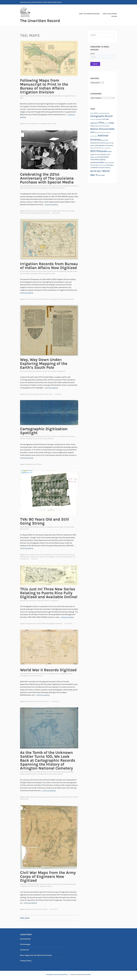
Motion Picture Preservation (102, 126)
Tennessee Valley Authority (64, 557)
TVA (27, 529)
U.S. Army (31, 676)
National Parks (104, 140)
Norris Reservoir (40, 557)
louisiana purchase (50, 211)
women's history (104, 167)
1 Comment (58, 394)
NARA (72, 211)
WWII (103, 175)
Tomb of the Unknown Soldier (69, 797)
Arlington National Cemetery (28, 774)
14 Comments (53, 909)
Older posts (24, 918)
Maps (21, 98)
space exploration (106, 148)
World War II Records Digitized (48, 670)
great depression (25, 557)
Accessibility (25, 939)
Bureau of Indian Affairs (54, 96)
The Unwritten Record (40, 20)
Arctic (50, 371)
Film (101, 122)
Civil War (54, 774)
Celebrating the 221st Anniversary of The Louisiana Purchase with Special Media (47, 178)
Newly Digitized (50, 623)
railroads (51, 438)
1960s (96, 113)
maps (54, 123)
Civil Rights (98, 119)
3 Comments (56, 213)
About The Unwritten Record (89, 14)
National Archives (25, 213)
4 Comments (55, 701)
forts (41, 438)
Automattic (87, 974)
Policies (114, 16)
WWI (99, 175)
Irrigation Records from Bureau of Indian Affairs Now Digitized (49, 265)
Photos (92, 148)
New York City (109, 143)
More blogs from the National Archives (36, 955)
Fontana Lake (70, 554)
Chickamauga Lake (60, 554)
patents (92, 145)
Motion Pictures (34, 188)
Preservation (52, 188)
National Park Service (97, 143)
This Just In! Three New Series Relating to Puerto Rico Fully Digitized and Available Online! (48, 593)
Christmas (92, 119)
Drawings (67, 299)
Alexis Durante (33, 186)
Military (60, 774)
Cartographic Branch (45, 123)
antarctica (28, 394)
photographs (100, 145)
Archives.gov (25, 944)
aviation (102, 113)
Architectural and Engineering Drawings (60, 271)
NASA (92, 132)
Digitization (67, 186)
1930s (91, 113)
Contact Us (24, 950)
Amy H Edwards (37, 371)
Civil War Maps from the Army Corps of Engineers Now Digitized (48, 876)
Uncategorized (60, 371)
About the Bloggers (110, 14)
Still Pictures (61, 188)
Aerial (26, 554)
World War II (38, 676)
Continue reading (51, 204)
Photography (109, 145)
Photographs (44, 188)
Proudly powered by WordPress (57, 974)
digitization (94, 123)
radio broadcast (36, 213)
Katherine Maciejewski (37, 436)
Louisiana (41, 211)
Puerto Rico (58, 623)
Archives (47, 186)
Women (95, 168)
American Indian (29, 299)
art (98, 113)
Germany (106, 123)
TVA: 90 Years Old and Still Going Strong (44, 521)
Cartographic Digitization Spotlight (43, 431)
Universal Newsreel (109, 162)
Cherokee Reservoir (48, 554)
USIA (91, 165)
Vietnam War (102, 165)
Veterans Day (24, 799)
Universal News (97, 162)
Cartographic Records (69, 96)
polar (50, 394)
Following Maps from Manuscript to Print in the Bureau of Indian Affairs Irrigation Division (44, 86)
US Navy (96, 165)
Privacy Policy (25, 961)
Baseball (107, 113)
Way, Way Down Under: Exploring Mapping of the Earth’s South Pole (43, 363)
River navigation (50, 557)
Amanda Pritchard (35, 96)
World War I (96, 171)
